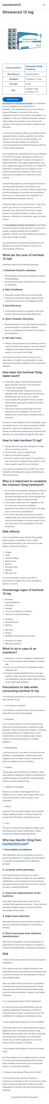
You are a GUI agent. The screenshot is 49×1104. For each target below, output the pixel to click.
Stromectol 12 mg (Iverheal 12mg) (18, 103)
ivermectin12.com (15, 843)
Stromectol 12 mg (34, 66)
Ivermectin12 (12, 5)
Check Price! (12, 99)
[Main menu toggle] (43, 5)
